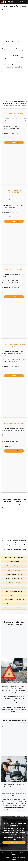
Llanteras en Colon (14, 561)
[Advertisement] (14, 25)
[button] (20, 2)
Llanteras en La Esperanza (14, 582)
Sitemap (14, 854)
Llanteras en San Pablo (14, 595)
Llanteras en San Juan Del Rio (14, 591)
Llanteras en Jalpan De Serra (14, 578)
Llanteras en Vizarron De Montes (14, 608)
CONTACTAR (14, 842)
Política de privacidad (16, 852)
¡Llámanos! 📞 (14, 142)
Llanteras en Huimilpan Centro (14, 574)
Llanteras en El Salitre (14, 570)
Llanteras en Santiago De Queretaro (14, 599)
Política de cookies (6, 852)
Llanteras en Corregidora (14, 566)
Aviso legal (23, 852)
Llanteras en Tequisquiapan (14, 604)
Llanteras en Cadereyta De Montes (14, 557)
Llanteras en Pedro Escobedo (14, 587)
